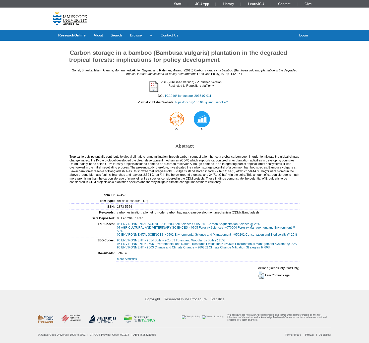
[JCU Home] (70, 17)
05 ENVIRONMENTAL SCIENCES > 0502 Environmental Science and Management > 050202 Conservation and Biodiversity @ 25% (207, 234)
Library (228, 4)
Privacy (310, 334)
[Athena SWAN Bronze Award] (45, 319)
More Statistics (127, 259)
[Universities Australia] (102, 319)
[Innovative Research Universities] (71, 319)
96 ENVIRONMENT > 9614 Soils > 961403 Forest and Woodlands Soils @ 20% (171, 240)
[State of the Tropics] (139, 319)
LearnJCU (256, 4)
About (98, 35)
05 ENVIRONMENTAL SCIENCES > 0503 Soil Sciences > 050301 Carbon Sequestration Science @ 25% (188, 224)
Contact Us (169, 35)
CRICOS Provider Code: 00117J (109, 334)
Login (303, 35)
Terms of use (293, 334)
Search (116, 35)
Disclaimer (325, 334)
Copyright (152, 299)
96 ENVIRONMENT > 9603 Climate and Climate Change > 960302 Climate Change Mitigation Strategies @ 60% (194, 247)
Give (308, 4)
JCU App (202, 4)
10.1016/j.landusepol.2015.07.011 (188, 96)
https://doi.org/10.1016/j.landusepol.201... (203, 102)
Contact (284, 4)
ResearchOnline (72, 35)
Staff (177, 4)
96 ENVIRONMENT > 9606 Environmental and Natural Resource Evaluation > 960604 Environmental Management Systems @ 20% (207, 244)
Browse (136, 35)
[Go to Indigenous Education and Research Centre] (191, 318)
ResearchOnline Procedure (185, 299)
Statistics (217, 299)
